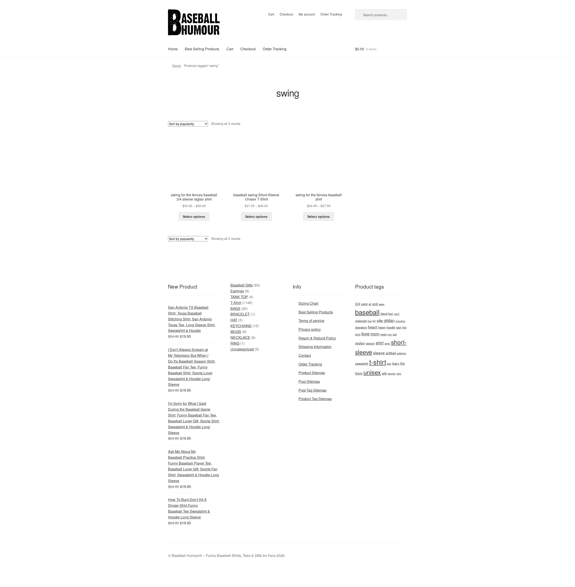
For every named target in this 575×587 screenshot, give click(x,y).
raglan (360, 342)
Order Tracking (331, 14)
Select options (194, 216)
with (384, 373)
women (392, 373)
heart (372, 327)
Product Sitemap (312, 372)
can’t (396, 314)
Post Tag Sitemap (313, 390)
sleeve (379, 352)
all (370, 304)
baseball (367, 312)
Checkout (286, 14)
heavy (382, 327)
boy (390, 313)
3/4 (357, 303)
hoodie (391, 327)
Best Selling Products (202, 48)
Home (173, 48)
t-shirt (377, 361)
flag (370, 321)
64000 (364, 304)
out (395, 334)
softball (391, 353)
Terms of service (311, 320)
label (398, 327)
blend (383, 313)
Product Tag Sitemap (315, 398)
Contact (305, 355)
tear (389, 363)
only (389, 334)
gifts (380, 320)
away (382, 304)
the (402, 363)
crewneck (361, 321)
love (365, 333)
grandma (400, 321)
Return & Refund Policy (317, 338)
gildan (389, 320)
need (383, 334)
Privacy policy (310, 329)
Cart (271, 14)
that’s (395, 363)
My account (307, 14)
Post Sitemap (309, 381)
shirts (387, 343)
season (370, 343)
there (359, 373)
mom (374, 334)
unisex (372, 372)
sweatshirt (361, 363)
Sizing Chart (308, 303)
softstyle (401, 353)
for (374, 321)
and (375, 303)
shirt (380, 343)
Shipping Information (315, 346)
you (399, 373)
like (404, 327)
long (357, 334)
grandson (361, 327)
